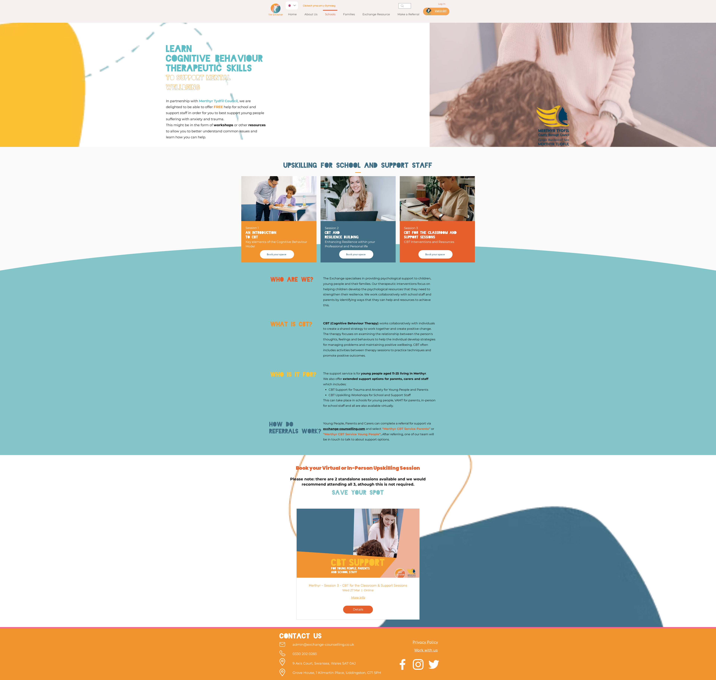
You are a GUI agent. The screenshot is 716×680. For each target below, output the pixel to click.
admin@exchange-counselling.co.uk (323, 645)
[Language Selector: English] (292, 5)
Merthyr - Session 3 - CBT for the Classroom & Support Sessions (358, 586)
